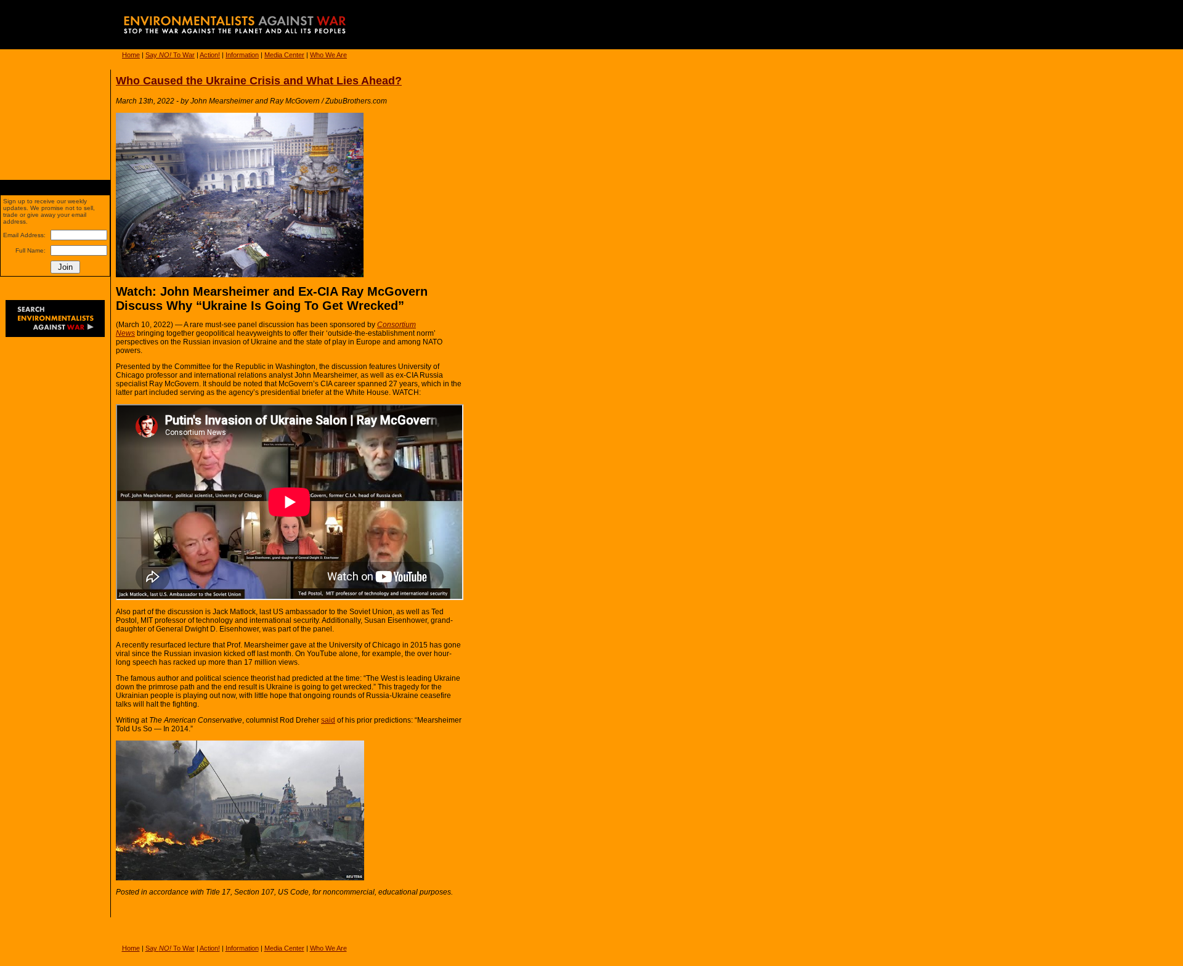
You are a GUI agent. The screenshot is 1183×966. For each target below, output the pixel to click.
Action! (210, 55)
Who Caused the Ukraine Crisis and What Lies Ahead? (259, 81)
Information (242, 55)
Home (131, 55)
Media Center (284, 55)
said (328, 720)
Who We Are (328, 55)
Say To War (170, 55)
